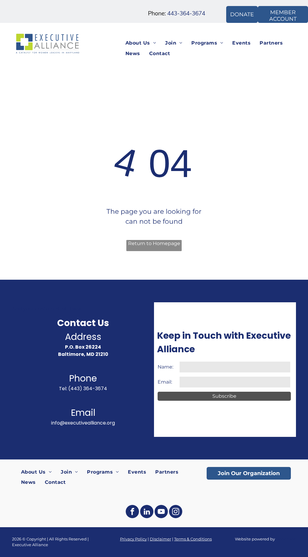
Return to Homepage (154, 243)
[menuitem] (141, 43)
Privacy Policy (133, 539)
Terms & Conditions (193, 539)
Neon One (286, 539)
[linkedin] (146, 512)
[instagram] (175, 512)
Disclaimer (160, 539)
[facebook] (132, 512)
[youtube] (161, 512)
